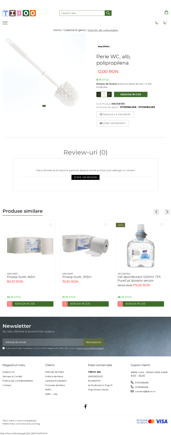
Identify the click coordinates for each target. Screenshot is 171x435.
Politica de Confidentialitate (90, 348)
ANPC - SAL (51, 394)
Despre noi (9, 372)
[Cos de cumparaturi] (165, 12)
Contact (7, 385)
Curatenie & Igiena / (75, 30)
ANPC (48, 389)
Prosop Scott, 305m (77, 277)
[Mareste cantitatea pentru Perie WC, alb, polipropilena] (109, 94)
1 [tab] (44, 106)
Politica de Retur (54, 376)
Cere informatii (113, 123)
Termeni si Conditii (12, 376)
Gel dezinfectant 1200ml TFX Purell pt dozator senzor (139, 278)
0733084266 (141, 382)
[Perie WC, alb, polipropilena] (44, 72)
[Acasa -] (19, 13)
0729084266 (141, 387)
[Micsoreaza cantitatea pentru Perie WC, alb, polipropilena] (98, 94)
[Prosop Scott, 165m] (30, 245)
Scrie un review (85, 177)
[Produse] (5, 23)
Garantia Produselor (56, 380)
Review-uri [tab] (85, 152)
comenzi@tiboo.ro (144, 391)
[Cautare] (108, 13)
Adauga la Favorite (116, 114)
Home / (58, 30)
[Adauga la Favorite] (50, 225)
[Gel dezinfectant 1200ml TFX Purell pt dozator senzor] (141, 245)
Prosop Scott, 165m (21, 277)
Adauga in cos (130, 94)
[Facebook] (86, 407)
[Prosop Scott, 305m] (85, 245)
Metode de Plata (54, 372)
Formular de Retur (55, 385)
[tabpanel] (44, 72)
